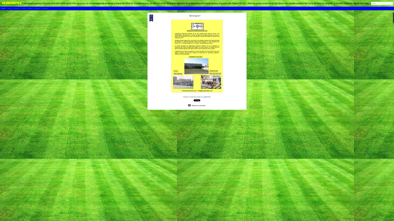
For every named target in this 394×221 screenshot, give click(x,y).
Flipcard (9, 8)
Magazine (17, 8)
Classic (3, 8)
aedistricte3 (207, 97)
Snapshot (37, 8)
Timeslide (45, 8)
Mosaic (24, 8)
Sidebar (30, 8)
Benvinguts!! (195, 16)
